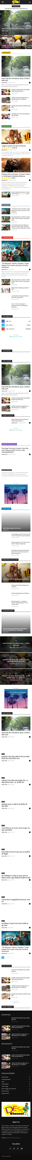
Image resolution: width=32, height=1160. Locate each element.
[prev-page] (2, 122)
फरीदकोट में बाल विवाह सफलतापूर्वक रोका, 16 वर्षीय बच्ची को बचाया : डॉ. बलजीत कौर (15, 781)
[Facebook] (10, 1148)
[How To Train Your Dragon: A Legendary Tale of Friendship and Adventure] (6, 306)
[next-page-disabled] (5, 200)
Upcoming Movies (5, 221)
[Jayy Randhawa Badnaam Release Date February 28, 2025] (6, 298)
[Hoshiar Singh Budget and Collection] (6, 596)
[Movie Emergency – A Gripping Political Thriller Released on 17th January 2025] (6, 604)
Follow (28, 325)
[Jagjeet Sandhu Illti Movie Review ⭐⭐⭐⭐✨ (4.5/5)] (16, 137)
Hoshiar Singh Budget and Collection (20, 593)
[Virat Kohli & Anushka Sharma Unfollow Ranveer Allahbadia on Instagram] (16, 623)
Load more (15, 1002)
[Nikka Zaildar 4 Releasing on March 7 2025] (6, 290)
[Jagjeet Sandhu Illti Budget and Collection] (16, 573)
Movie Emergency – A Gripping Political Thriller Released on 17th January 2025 (19, 603)
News (3, 26)
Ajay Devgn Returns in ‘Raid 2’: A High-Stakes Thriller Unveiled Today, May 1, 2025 (20, 218)
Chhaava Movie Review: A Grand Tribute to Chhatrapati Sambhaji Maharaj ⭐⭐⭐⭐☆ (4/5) (16, 176)
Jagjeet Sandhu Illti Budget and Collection (16, 579)
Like (29, 321)
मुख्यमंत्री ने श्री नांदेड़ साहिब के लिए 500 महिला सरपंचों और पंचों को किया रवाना (16, 758)
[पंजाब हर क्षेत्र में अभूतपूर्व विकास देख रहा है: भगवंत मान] (16, 890)
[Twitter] (17, 1148)
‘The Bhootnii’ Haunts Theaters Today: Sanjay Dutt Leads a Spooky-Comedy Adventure (20, 210)
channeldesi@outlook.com (14, 1137)
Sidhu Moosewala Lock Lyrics (12, 528)
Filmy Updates (5, 213)
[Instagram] (14, 1148)
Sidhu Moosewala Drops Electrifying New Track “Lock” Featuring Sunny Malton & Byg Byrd (20, 552)
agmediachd (4, 149)
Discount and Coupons (6, 470)
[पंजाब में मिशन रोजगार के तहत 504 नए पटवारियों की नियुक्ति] (16, 843)
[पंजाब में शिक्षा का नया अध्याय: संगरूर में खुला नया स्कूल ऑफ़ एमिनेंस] (6, 116)
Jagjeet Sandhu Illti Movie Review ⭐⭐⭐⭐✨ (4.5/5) (14, 147)
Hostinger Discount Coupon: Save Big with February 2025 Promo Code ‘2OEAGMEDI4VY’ (15, 450)
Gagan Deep (4, 82)
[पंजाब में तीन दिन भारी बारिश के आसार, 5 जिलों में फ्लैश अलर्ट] (16, 22)
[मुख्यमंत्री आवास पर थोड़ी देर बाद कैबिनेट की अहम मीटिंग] (6, 108)
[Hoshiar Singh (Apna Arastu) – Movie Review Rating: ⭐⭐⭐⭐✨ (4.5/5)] (6, 194)
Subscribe (28, 329)
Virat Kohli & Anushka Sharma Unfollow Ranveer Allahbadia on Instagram (15, 629)
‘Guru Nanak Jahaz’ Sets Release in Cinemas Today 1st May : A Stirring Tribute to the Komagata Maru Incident (20, 226)
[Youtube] (21, 1148)
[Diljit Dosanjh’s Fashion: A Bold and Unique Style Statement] (6, 422)
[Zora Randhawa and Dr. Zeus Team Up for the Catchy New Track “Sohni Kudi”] (6, 537)
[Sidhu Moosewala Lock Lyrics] (16, 521)
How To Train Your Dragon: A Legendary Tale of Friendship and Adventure (19, 305)
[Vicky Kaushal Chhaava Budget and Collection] (6, 588)
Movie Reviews (5, 143)
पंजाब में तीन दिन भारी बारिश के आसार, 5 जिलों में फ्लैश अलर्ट (16, 8)
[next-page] (5, 122)
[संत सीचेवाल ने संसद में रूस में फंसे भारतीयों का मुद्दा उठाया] (16, 914)
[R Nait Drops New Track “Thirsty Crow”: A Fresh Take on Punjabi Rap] (6, 545)
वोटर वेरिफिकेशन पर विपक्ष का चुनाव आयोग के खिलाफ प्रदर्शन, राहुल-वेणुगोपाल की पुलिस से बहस (16, 877)
